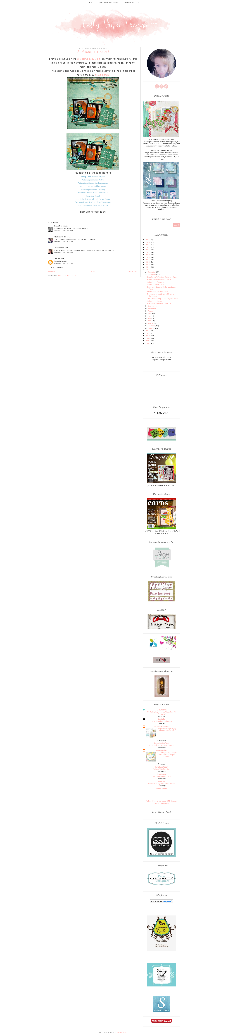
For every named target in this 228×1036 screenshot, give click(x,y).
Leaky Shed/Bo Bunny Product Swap (161, 139)
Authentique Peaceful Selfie (157, 291)
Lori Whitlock (161, 710)
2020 (148, 255)
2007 (148, 343)
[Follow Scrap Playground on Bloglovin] (161, 903)
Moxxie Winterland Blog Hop (161, 201)
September (152, 308)
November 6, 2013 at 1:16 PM (63, 231)
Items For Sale (131, 3)
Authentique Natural (154, 301)
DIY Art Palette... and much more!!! (161, 745)
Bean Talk (161, 781)
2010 (148, 336)
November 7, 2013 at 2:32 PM (63, 263)
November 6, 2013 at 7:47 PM (63, 242)
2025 (148, 242)
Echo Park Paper (161, 767)
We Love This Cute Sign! (161, 769)
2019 (148, 257)
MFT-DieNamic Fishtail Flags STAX (93, 205)
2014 (148, 267)
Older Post (133, 272)
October (151, 306)
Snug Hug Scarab (93, 195)
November (152, 275)
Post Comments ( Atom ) (67, 275)
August (151, 311)
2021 (148, 252)
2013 (148, 270)
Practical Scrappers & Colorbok (159, 303)
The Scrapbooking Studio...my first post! (162, 299)
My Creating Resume (108, 3)
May (149, 318)
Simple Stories (161, 789)
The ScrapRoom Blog (161, 727)
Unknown (57, 259)
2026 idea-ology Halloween (161, 721)
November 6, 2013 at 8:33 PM (63, 253)
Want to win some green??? (161, 150)
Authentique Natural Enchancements (93, 183)
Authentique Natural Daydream (93, 186)
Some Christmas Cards (155, 284)
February (151, 326)
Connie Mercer (59, 226)
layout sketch (101, 75)
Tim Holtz (161, 719)
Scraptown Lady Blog (88, 58)
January (151, 328)
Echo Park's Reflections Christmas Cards (162, 277)
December (152, 272)
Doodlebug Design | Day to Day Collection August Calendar (167, 755)
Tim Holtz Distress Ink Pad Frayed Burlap (93, 199)
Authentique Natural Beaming (93, 189)
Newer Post (53, 272)
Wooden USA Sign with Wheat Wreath (161, 784)
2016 (148, 262)
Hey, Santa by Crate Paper (161, 776)
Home (91, 3)
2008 (148, 341)
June (150, 316)
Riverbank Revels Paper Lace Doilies (93, 192)
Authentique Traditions (155, 282)
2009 (148, 338)
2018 (148, 260)
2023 (148, 247)
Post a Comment (57, 267)
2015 (148, 265)
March (150, 323)
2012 (148, 331)
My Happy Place (161, 750)
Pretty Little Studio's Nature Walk (159, 279)
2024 (148, 245)
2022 (148, 250)
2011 (148, 333)
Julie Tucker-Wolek (60, 237)
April (150, 321)
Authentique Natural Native (93, 179)
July (149, 313)
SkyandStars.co (122, 1032)
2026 (148, 240)
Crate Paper (161, 774)
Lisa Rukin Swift (59, 248)
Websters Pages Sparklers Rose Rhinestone (93, 202)
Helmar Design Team (161, 743)
